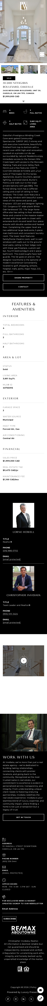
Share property (23, 278)
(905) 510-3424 (10, 614)
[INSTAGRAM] (15, 999)
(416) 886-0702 (10, 551)
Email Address (10, 909)
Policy (33, 987)
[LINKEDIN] (23, 999)
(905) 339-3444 (9, 861)
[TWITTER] (31, 999)
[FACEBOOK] (8, 999)
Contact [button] (23, 287)
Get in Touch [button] (23, 817)
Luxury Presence (30, 992)
